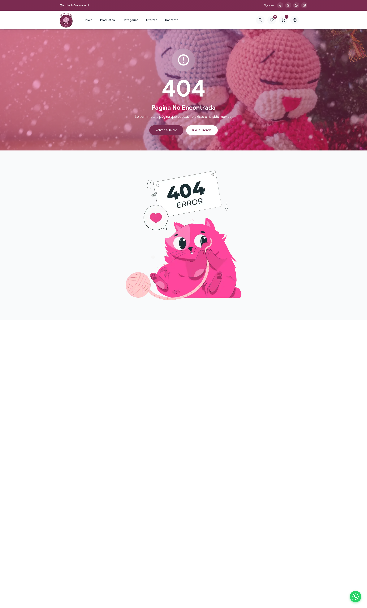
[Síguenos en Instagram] (288, 5)
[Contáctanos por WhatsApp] (296, 5)
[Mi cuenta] (294, 20)
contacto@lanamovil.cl (76, 5)
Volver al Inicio (166, 130)
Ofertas (151, 20)
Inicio (88, 20)
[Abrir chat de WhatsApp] (355, 596)
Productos (107, 20)
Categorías (130, 20)
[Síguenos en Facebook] (280, 5)
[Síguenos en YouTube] (304, 5)
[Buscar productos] (260, 20)
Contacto (171, 20)
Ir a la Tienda (202, 130)
